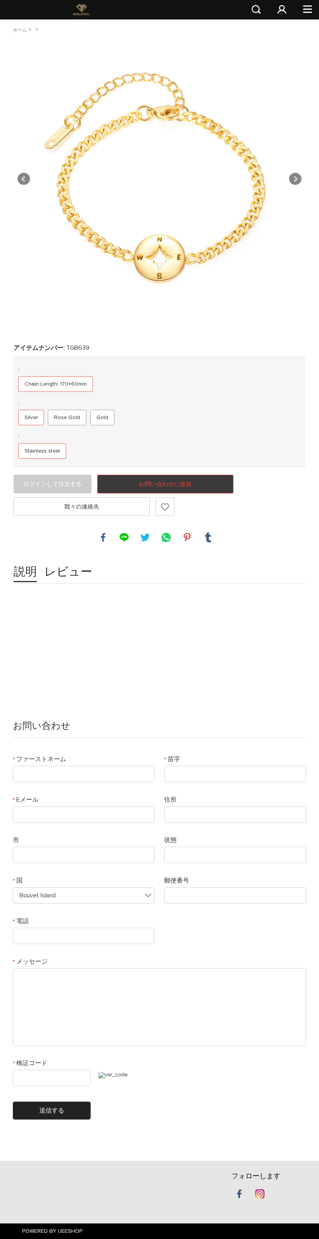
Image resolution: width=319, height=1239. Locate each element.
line (124, 537)
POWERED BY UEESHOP (52, 1231)
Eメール (26, 800)
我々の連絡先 (81, 507)
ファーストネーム (39, 759)
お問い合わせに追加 (165, 484)
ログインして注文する (52, 484)
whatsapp (166, 537)
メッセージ (30, 961)
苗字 (172, 759)
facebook (103, 537)
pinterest (187, 537)
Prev (24, 179)
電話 (21, 921)
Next (295, 179)
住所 (170, 800)
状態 (170, 840)
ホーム (20, 30)
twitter (145, 537)
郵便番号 (176, 880)
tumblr (208, 537)
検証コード (30, 1063)
